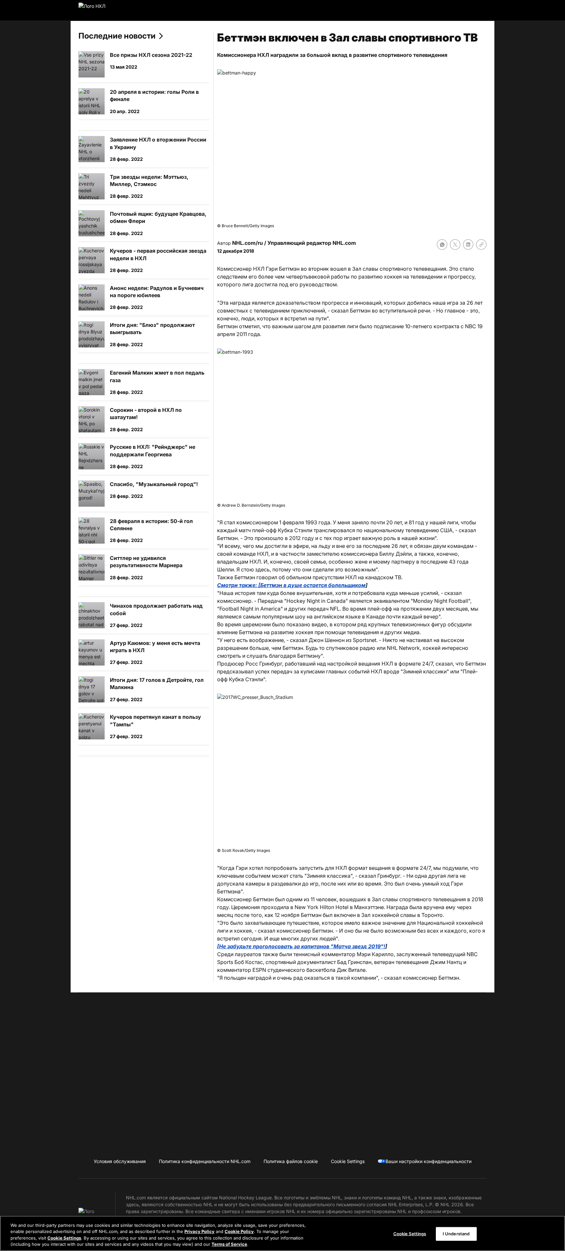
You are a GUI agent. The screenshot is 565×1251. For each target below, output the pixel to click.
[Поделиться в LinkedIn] (468, 244)
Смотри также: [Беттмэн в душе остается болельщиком (291, 585)
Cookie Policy (239, 1231)
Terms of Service (229, 1244)
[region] (282, 1233)
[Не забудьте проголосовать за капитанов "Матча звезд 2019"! (301, 946)
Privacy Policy (199, 1231)
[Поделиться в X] (455, 244)
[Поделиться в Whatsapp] (442, 244)
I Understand (456, 1233)
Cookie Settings (64, 1238)
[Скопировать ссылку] (481, 244)
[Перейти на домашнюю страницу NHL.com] (102, 10)
